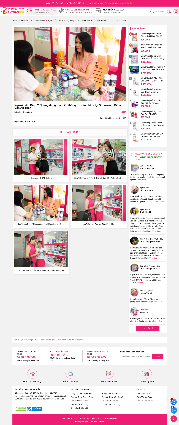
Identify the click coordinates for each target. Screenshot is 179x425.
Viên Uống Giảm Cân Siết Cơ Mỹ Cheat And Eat (152, 135)
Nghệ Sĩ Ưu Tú (146, 211)
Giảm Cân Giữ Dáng (32, 381)
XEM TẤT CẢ (147, 329)
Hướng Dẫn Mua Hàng (111, 394)
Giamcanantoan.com (21, 20)
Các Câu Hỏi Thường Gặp (148, 401)
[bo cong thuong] (34, 409)
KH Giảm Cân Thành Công (78, 11)
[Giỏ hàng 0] (176, 14)
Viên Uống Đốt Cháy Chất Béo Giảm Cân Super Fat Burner (152, 80)
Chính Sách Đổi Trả (110, 401)
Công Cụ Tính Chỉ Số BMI (81, 394)
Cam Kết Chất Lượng (79, 401)
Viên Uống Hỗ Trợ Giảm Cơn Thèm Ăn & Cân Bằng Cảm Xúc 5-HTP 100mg (152, 57)
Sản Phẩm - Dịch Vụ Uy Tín (151, 240)
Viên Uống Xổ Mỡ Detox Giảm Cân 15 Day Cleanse (152, 124)
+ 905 (123, 118)
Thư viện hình (39, 20)
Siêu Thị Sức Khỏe (109, 381)
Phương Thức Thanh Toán (82, 397)
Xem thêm (142, 180)
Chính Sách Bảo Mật (79, 408)
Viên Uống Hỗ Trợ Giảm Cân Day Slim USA (151, 112)
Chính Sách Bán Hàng (111, 404)
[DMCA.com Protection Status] (21, 409)
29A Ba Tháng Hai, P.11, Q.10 (45, 393)
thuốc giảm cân (81, 422)
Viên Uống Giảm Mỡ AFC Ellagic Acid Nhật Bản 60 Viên (152, 35)
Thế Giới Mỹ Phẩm (147, 381)
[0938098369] (173, 418)
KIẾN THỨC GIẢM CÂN (113, 11)
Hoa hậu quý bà (146, 291)
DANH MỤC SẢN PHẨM (45, 11)
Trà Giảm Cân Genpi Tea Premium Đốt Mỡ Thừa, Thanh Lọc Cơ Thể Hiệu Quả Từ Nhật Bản (151, 46)
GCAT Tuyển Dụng (144, 397)
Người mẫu (146, 189)
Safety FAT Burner (147, 167)
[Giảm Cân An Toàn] (12, 11)
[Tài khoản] (170, 14)
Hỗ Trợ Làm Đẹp (70, 381)
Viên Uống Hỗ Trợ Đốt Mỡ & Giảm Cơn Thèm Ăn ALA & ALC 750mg (153, 68)
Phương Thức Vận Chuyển (113, 397)
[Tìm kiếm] (154, 12)
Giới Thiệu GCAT (144, 394)
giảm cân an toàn (97, 422)
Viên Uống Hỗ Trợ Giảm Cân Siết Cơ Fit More (151, 101)
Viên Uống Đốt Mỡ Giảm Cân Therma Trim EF (151, 90)
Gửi (158, 357)
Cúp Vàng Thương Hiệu (150, 267)
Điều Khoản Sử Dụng (79, 404)
